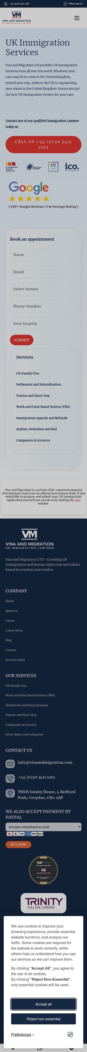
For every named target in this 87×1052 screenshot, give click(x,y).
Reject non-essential (44, 1018)
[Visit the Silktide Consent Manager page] (70, 1034)
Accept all (43, 1004)
